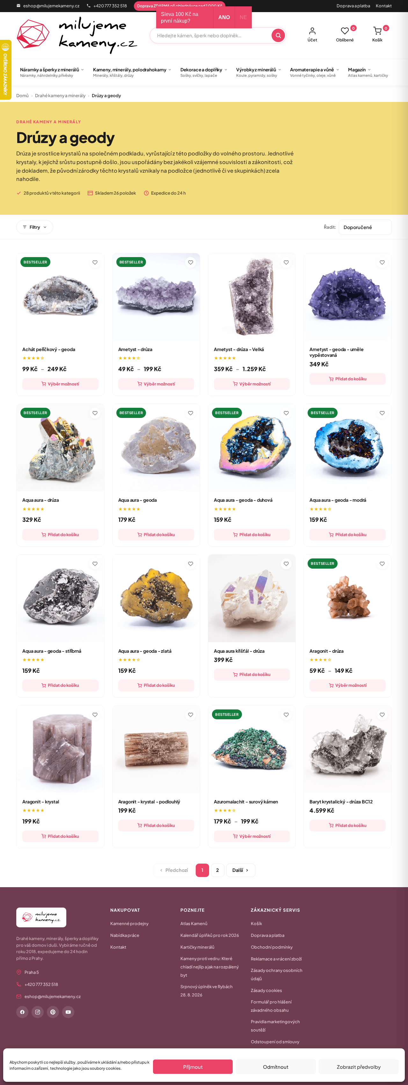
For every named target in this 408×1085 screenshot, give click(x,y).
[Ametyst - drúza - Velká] (251, 297)
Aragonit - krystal (40, 801)
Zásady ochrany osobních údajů (276, 974)
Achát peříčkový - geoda (48, 349)
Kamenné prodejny (129, 923)
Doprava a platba (353, 5)
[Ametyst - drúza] (156, 297)
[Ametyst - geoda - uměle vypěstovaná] (347, 297)
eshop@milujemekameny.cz (51, 5)
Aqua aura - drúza (40, 500)
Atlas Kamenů (194, 923)
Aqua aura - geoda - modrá (338, 500)
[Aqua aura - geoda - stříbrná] (60, 598)
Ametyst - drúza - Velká (239, 349)
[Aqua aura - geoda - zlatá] (156, 598)
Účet (312, 39)
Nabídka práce (124, 935)
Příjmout (193, 1067)
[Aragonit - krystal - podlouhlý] (156, 749)
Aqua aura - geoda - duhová (243, 500)
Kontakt (384, 5)
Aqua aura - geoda (137, 500)
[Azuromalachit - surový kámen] (251, 749)
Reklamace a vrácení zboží (276, 958)
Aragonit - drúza (327, 651)
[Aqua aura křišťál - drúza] (251, 598)
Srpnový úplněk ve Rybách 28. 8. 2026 (206, 990)
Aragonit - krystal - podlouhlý (149, 801)
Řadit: (330, 227)
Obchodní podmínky (272, 947)
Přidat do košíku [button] (351, 378)
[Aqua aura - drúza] (60, 447)
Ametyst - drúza (135, 349)
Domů (22, 95)
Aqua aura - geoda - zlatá (144, 651)
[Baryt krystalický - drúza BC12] (347, 749)
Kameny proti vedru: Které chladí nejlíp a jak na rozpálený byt (209, 967)
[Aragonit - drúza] (347, 598)
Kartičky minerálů (197, 947)
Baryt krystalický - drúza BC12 (341, 801)
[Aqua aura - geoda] (156, 447)
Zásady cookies (266, 990)
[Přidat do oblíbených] (95, 262)
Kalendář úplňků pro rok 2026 (209, 935)
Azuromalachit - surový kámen (246, 801)
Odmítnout (275, 1067)
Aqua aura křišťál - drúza (239, 651)
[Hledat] (278, 35)
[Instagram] (38, 1012)
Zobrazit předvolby (359, 1067)
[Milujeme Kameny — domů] (77, 35)
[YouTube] (68, 1012)
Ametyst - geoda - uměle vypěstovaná (336, 352)
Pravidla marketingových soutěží (275, 1025)
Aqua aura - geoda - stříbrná (51, 651)
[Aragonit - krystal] (60, 749)
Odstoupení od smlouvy (275, 1041)
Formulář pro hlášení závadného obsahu (271, 1006)
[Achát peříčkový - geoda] (60, 297)
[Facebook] (22, 1012)
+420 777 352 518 (110, 5)
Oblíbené (345, 34)
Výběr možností (63, 383)
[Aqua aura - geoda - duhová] (251, 447)
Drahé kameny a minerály (60, 95)
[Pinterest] (53, 1012)
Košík (379, 34)
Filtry (35, 227)
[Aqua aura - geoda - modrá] (347, 447)
